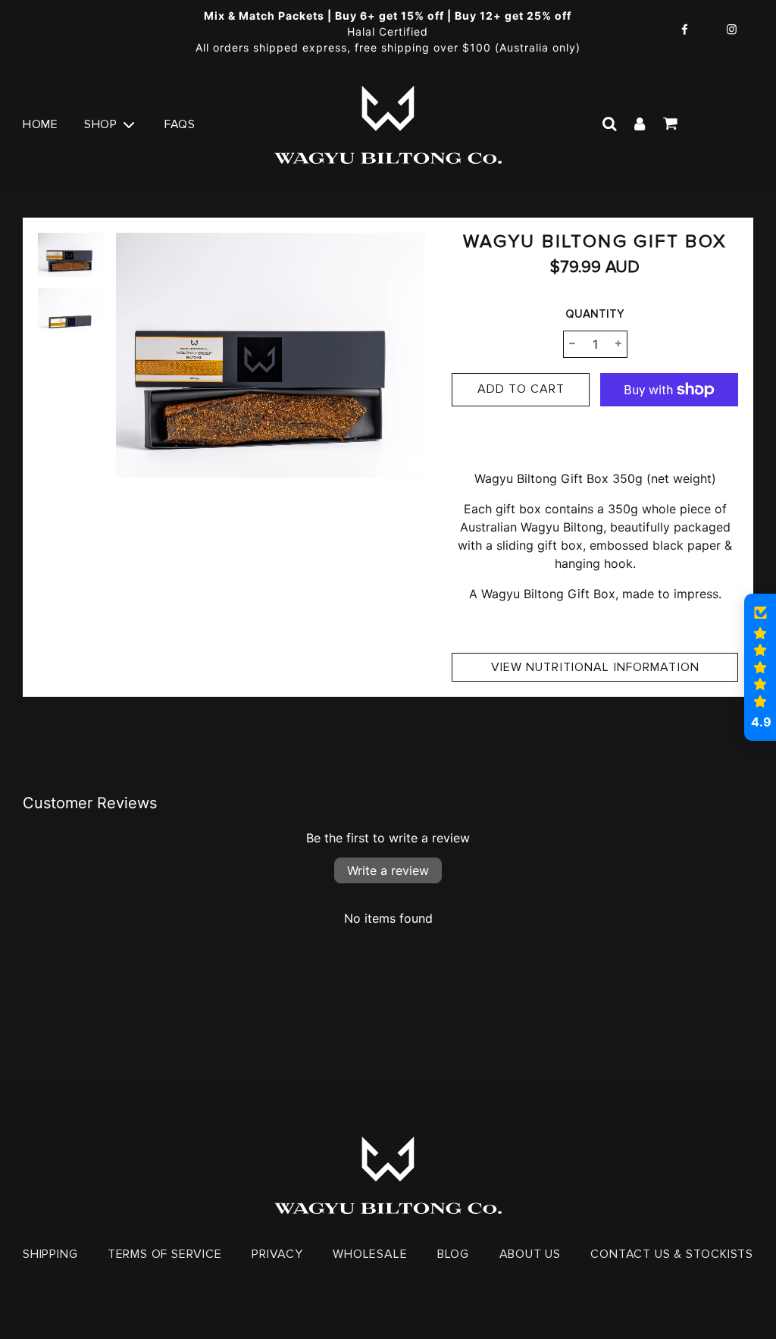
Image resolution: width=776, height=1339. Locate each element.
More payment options (669, 436)
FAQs (179, 124)
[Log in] (639, 124)
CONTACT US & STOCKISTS (671, 1254)
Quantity (594, 314)
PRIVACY (277, 1254)
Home (40, 124)
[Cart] (672, 124)
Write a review (388, 870)
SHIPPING (50, 1254)
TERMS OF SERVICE (165, 1254)
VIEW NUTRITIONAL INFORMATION (595, 667)
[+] (618, 344)
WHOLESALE (370, 1254)
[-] (572, 344)
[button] (760, 667)
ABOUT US (530, 1254)
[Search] (609, 124)
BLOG (453, 1254)
